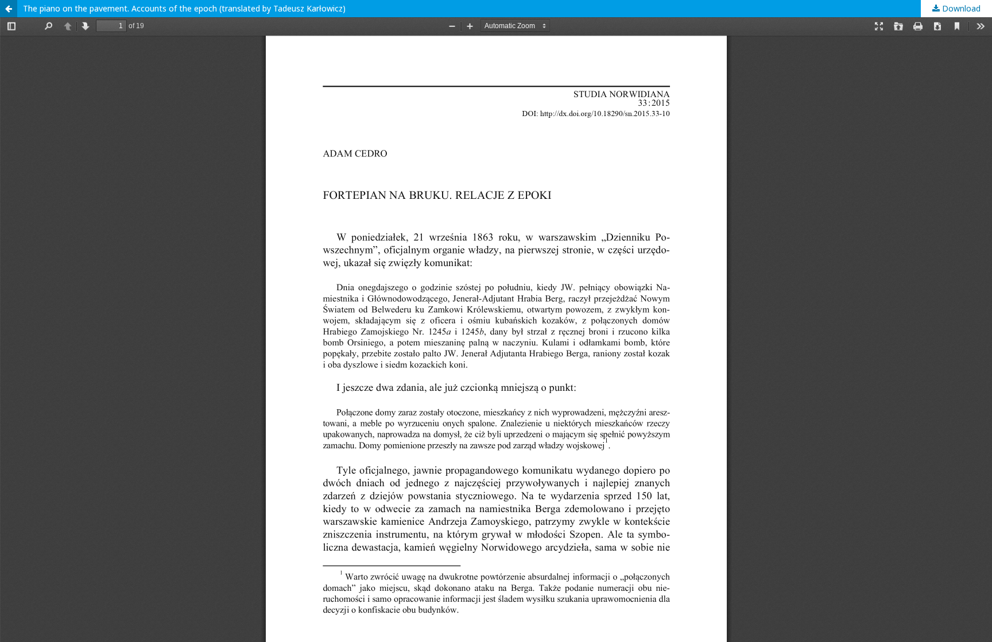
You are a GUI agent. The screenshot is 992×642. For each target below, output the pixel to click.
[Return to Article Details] (8, 8)
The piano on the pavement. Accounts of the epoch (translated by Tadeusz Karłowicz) (184, 8)
